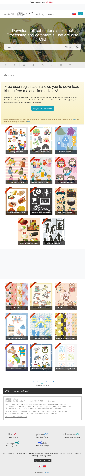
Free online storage (42, 445)
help (3, 453)
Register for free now (42, 108)
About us (77, 453)
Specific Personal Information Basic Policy (43, 453)
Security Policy (45, 456)
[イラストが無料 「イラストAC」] (8, 14)
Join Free (11, 453)
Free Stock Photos (42, 437)
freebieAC (47, 472)
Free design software (13, 446)
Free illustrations (13, 437)
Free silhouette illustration (72, 437)
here (74, 120)
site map (35, 456)
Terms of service (66, 453)
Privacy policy (22, 453)
